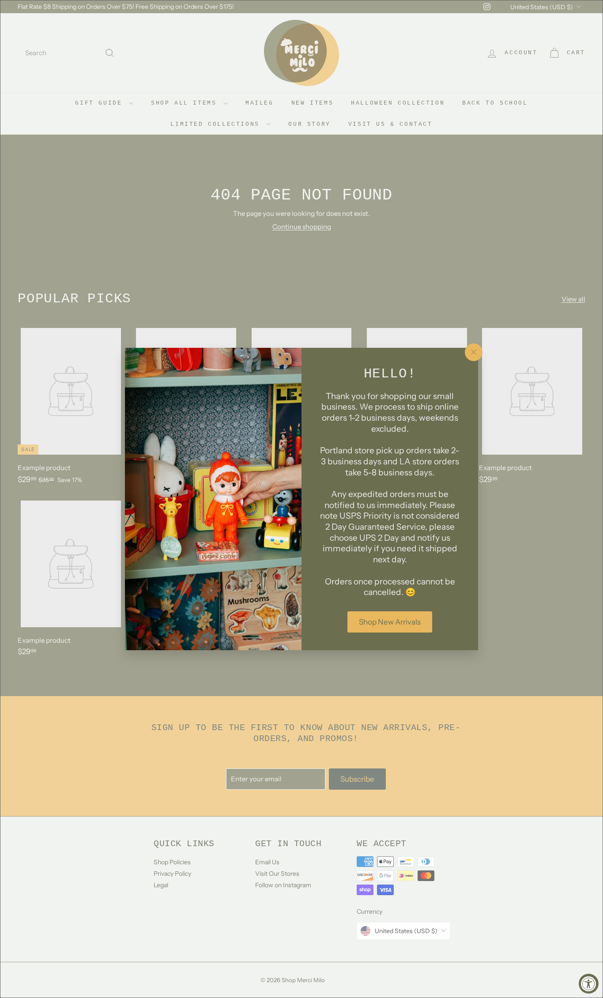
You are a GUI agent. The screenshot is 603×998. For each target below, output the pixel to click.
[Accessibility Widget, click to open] (589, 984)
